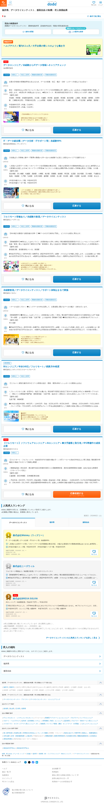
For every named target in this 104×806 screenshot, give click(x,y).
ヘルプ (4, 769)
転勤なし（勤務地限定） (90, 733)
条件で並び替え (95, 16)
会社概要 (55, 769)
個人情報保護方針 (18, 793)
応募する (76, 130)
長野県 (23, 708)
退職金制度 (49, 736)
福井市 (6, 687)
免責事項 (5, 775)
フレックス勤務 (42, 733)
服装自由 (7, 671)
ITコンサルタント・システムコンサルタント (18, 718)
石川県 (17, 708)
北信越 (28, 753)
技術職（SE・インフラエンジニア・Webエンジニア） (55, 753)
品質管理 (67, 721)
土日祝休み (93, 736)
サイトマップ (7, 778)
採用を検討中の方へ (59, 778)
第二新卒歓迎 (8, 733)
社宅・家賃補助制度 (17, 736)
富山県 (11, 708)
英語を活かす (68, 733)
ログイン (10, 5)
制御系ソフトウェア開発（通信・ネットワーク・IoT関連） (60, 724)
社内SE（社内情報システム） (31, 721)
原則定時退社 (8, 739)
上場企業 (29, 736)
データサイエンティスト (14, 656)
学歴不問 (77, 733)
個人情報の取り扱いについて (22, 790)
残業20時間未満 (59, 736)
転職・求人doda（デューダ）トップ (13, 753)
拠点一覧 (5, 772)
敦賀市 (11, 687)
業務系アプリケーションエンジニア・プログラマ (61, 718)
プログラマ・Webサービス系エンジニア (84, 721)
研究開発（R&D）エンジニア (52, 721)
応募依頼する (77, 494)
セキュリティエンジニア (90, 724)
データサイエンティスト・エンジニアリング (45, 699)
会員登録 (3, 5)
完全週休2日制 (71, 736)
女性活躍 (6, 736)
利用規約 (55, 772)
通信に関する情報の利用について (64, 775)
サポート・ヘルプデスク (12, 721)
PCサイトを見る (8, 782)
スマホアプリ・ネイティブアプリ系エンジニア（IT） (21, 724)
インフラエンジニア (86, 718)
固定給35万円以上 (23, 748)
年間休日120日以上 (29, 733)
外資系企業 (17, 733)
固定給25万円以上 (10, 748)
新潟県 (6, 708)
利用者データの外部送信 (61, 782)
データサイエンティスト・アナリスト (16, 699)
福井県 (6, 664)
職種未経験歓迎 (82, 736)
